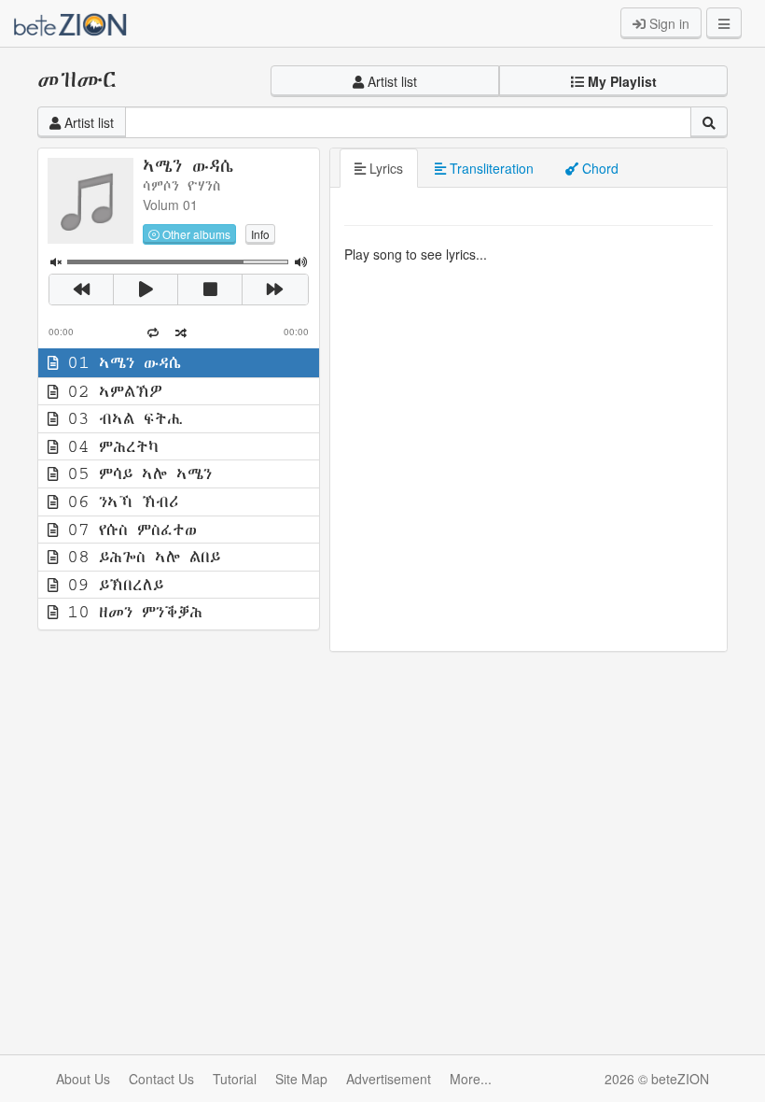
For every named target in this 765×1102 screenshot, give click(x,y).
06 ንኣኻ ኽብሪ (118, 501)
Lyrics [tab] (384, 168)
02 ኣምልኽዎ (110, 391)
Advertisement (388, 1078)
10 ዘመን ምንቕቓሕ (130, 611)
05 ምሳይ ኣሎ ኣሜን (135, 473)
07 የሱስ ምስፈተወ (127, 529)
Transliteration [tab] (490, 168)
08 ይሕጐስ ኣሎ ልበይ (139, 556)
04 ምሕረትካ (108, 446)
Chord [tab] (598, 168)
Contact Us (161, 1078)
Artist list (390, 81)
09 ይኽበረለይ (110, 584)
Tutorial (235, 1078)
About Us (83, 1078)
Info (260, 234)
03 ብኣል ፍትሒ (120, 418)
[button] (613, 81)
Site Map (301, 1078)
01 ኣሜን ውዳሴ (119, 362)
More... (471, 1078)
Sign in (667, 23)
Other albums (195, 234)
